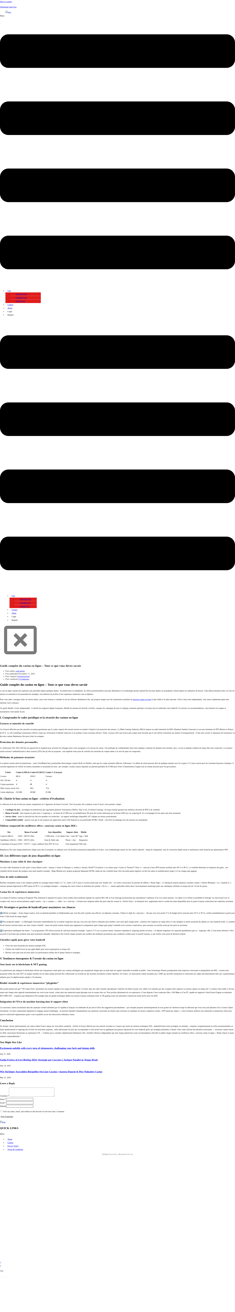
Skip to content (6, 2)
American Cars (21, 294)
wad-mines (20, 671)
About (9, 308)
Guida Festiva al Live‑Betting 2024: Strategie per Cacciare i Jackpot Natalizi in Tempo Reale (49, 1059)
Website (3, 1106)
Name (3, 1099)
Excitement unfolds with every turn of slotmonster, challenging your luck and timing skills (47, 1048)
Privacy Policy (13, 1146)
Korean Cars (20, 301)
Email (3, 1103)
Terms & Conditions (15, 1149)
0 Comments (24, 679)
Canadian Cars (21, 298)
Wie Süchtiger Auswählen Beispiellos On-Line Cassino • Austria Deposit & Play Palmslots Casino (51, 1071)
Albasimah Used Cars (8, 7)
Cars (9, 291)
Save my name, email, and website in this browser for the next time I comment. (34, 1112)
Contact (10, 305)
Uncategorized (23, 676)
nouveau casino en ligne (142, 699)
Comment (4, 1096)
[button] (117, 150)
